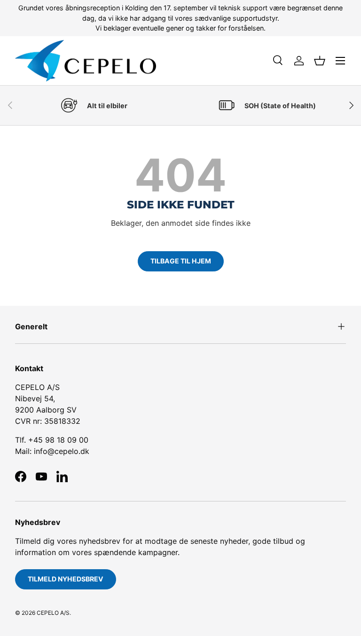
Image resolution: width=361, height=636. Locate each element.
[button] (319, 60)
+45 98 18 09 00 (58, 440)
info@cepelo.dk (61, 451)
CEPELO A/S (53, 612)
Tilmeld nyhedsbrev (65, 579)
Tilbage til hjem (180, 261)
